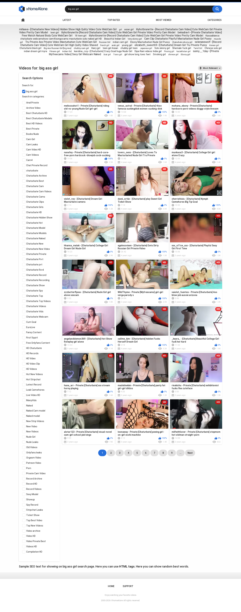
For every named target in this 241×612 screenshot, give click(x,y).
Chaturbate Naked (35, 238)
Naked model (33, 416)
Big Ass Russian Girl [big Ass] (57, 48)
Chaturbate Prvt (34, 259)
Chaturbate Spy (34, 290)
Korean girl (214, 45)
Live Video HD (33, 395)
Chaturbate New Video (38, 249)
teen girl (54, 32)
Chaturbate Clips (35, 201)
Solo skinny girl (162, 48)
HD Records (32, 353)
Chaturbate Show (35, 285)
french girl (104, 45)
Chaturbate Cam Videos (38, 191)
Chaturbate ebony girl (182, 42)
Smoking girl (159, 54)
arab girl (115, 45)
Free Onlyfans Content (38, 343)
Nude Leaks (32, 442)
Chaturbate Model (35, 228)
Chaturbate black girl (30, 48)
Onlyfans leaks (34, 452)
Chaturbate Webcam (37, 316)
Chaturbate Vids (34, 311)
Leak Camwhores (35, 390)
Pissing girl (169, 51)
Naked (29, 405)
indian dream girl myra (35, 51)
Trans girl (117, 54)
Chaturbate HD (34, 212)
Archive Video (33, 108)
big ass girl (31, 91)
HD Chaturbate (34, 348)
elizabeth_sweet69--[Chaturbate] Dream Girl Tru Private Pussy (171, 45)
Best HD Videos (34, 123)
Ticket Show (33, 515)
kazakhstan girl (184, 51)
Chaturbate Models (36, 233)
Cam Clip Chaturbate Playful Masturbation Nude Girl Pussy (177, 38)
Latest (67, 20)
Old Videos (31, 447)
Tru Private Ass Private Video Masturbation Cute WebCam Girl (61, 42)
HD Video (31, 358)
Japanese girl (146, 48)
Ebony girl (185, 54)
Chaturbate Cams (35, 196)
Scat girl (107, 54)
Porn (28, 468)
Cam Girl (30, 139)
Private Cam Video (36, 473)
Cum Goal (31, 322)
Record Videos (33, 489)
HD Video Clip (33, 363)
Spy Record (32, 504)
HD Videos (31, 369)
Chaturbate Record (36, 275)
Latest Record (33, 384)
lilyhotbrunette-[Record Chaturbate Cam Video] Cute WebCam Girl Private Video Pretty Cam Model (146, 35)
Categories (214, 20)
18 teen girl (80, 35)
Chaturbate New (34, 243)
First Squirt (32, 337)
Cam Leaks (32, 144)
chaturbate (32, 170)
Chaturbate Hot (34, 223)
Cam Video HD (33, 149)
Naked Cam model (35, 410)
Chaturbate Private (36, 254)
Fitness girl (55, 51)
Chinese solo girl (213, 48)
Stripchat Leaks (34, 510)
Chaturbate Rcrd (35, 269)
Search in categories (33, 96)
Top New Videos (34, 525)
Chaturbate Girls (34, 207)
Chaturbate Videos (36, 306)
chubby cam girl (81, 48)
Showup (30, 499)
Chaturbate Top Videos (38, 301)
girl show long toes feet (137, 54)
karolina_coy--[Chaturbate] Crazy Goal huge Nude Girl (103, 51)
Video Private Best (36, 541)
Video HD (31, 536)
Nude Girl (30, 436)
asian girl (129, 29)
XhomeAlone (117, 600)
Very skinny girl (135, 39)
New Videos (32, 431)
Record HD (31, 483)
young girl (127, 45)
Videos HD (31, 546)
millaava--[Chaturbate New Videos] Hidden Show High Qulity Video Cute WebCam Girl (68, 29)
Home (23, 20)
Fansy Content (34, 332)
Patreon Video (33, 463)
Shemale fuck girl (181, 48)
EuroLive (30, 327)
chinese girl (173, 54)
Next (190, 453)
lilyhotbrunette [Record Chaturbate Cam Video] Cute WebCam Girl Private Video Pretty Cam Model (118, 32)
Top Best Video (34, 520)
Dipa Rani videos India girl (148, 51)
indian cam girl (120, 42)
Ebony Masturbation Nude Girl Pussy (150, 42)
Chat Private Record (36, 165)
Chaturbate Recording (38, 280)
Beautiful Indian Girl (114, 38)
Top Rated (113, 20)
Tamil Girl (197, 48)
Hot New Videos (34, 374)
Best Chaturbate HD (36, 113)
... (180, 453)
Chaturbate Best (35, 181)
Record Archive (34, 478)
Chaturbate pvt (34, 264)
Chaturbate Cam (35, 186)
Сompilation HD (34, 551)
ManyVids (31, 400)
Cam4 (29, 160)
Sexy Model (32, 494)
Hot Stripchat (33, 379)
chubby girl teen (129, 48)
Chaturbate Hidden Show (39, 217)
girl (120, 29)
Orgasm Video (33, 457)
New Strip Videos (35, 421)
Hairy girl (95, 48)
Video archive (33, 531)
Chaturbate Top (34, 296)
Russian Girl (104, 42)
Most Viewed (163, 20)
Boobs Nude (32, 134)
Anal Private (32, 102)
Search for (27, 85)
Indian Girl (67, 51)
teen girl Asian (110, 48)
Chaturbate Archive (36, 175)
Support (128, 586)
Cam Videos (32, 155)
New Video (31, 426)
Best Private (32, 128)
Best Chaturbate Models (39, 118)
